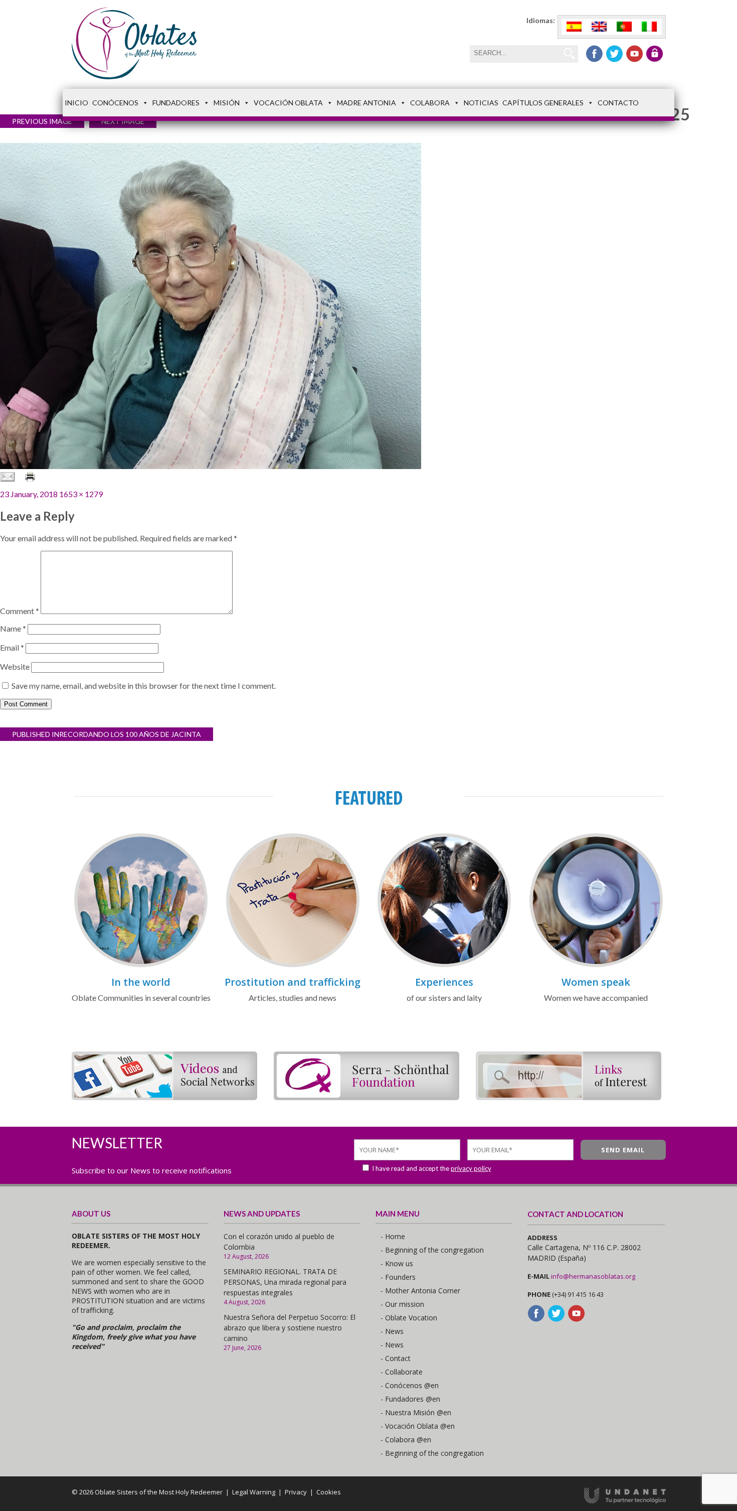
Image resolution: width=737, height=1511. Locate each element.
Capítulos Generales (543, 102)
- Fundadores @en (410, 1399)
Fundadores (176, 102)
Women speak (596, 982)
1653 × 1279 (81, 494)
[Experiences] (444, 965)
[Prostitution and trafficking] (292, 965)
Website (15, 666)
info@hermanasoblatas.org (593, 1276)
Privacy (296, 1491)
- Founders (398, 1277)
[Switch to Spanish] (574, 27)
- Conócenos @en (410, 1385)
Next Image (122, 121)
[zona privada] (654, 53)
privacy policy (471, 1168)
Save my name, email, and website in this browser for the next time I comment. (144, 685)
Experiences (444, 982)
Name (13, 628)
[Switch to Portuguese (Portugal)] (624, 27)
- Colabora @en (406, 1439)
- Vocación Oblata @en (418, 1426)
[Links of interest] (568, 1097)
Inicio (76, 102)
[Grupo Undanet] (625, 1500)
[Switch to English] (599, 27)
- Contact (396, 1358)
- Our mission (402, 1304)
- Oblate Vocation (409, 1317)
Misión (227, 102)
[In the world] (141, 965)
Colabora (430, 102)
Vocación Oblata (288, 102)
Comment (19, 611)
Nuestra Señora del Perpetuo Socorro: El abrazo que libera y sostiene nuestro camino (289, 1327)
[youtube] (634, 53)
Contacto (618, 102)
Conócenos (115, 102)
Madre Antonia (366, 102)
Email (12, 647)
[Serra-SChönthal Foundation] (366, 1097)
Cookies (328, 1491)
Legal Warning (253, 1491)
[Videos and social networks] (164, 1097)
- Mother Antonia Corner (420, 1290)
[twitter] (614, 53)
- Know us (397, 1263)
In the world (140, 982)
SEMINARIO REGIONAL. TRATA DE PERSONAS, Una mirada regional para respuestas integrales (285, 1282)
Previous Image (42, 121)
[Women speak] (596, 965)
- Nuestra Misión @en (416, 1412)
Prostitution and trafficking (292, 982)
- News (392, 1331)
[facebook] (594, 53)
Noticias (481, 102)
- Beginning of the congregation (432, 1250)
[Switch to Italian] (649, 27)
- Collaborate (402, 1372)
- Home (393, 1236)
